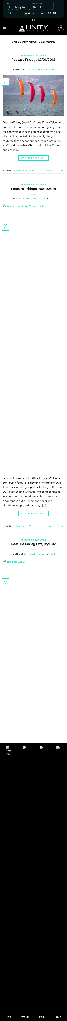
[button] (33, 20)
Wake (43, 55)
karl (51, 69)
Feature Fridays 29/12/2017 (33, 544)
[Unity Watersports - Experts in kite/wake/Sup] (33, 28)
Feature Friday (30, 55)
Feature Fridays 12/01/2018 (33, 60)
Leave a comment (55, 170)
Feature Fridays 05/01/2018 (33, 189)
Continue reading (33, 158)
